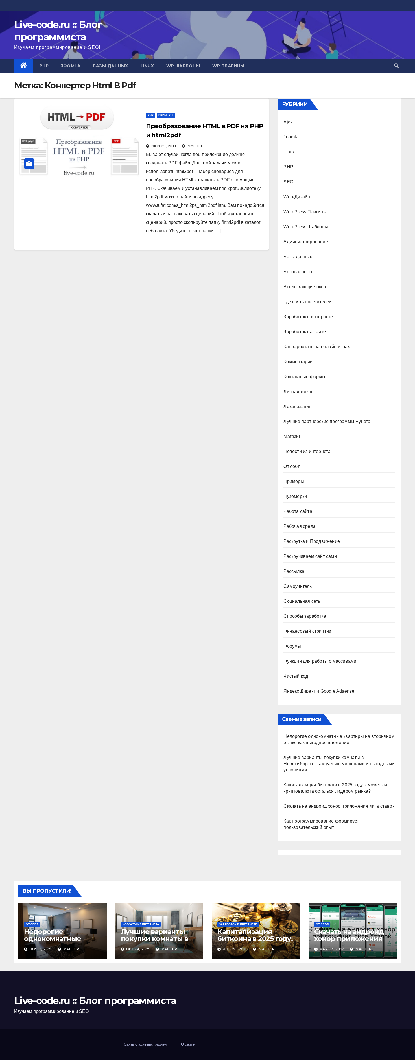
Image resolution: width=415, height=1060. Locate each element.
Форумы (292, 646)
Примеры (165, 115)
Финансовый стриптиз (307, 631)
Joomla (70, 65)
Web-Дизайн (296, 196)
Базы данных (110, 65)
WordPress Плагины (304, 211)
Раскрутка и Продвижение (311, 541)
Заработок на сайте (304, 331)
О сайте (188, 1044)
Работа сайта (297, 511)
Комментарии (298, 361)
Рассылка (293, 571)
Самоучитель (297, 586)
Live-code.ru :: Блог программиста (95, 1001)
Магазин (292, 436)
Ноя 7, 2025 (41, 949)
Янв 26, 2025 (235, 949)
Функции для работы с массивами (319, 661)
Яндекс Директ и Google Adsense (318, 691)
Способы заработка (304, 616)
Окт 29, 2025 (138, 949)
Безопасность (298, 271)
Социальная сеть (301, 601)
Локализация (297, 406)
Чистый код (295, 676)
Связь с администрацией (145, 1044)
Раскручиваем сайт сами (310, 556)
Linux (147, 65)
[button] (396, 65)
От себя (291, 466)
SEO (288, 181)
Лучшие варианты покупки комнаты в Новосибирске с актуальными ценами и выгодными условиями (338, 763)
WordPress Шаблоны (305, 226)
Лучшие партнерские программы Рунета (326, 421)
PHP (44, 65)
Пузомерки (295, 496)
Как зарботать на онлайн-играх (316, 346)
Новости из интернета (307, 451)
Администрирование (305, 241)
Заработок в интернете (308, 316)
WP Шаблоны (183, 65)
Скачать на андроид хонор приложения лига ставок (338, 806)
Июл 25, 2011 (164, 146)
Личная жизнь (298, 391)
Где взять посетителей (307, 301)
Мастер (195, 146)
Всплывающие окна (304, 286)
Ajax (288, 122)
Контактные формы (304, 376)
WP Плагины (228, 65)
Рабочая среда (299, 526)
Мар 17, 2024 (332, 949)
